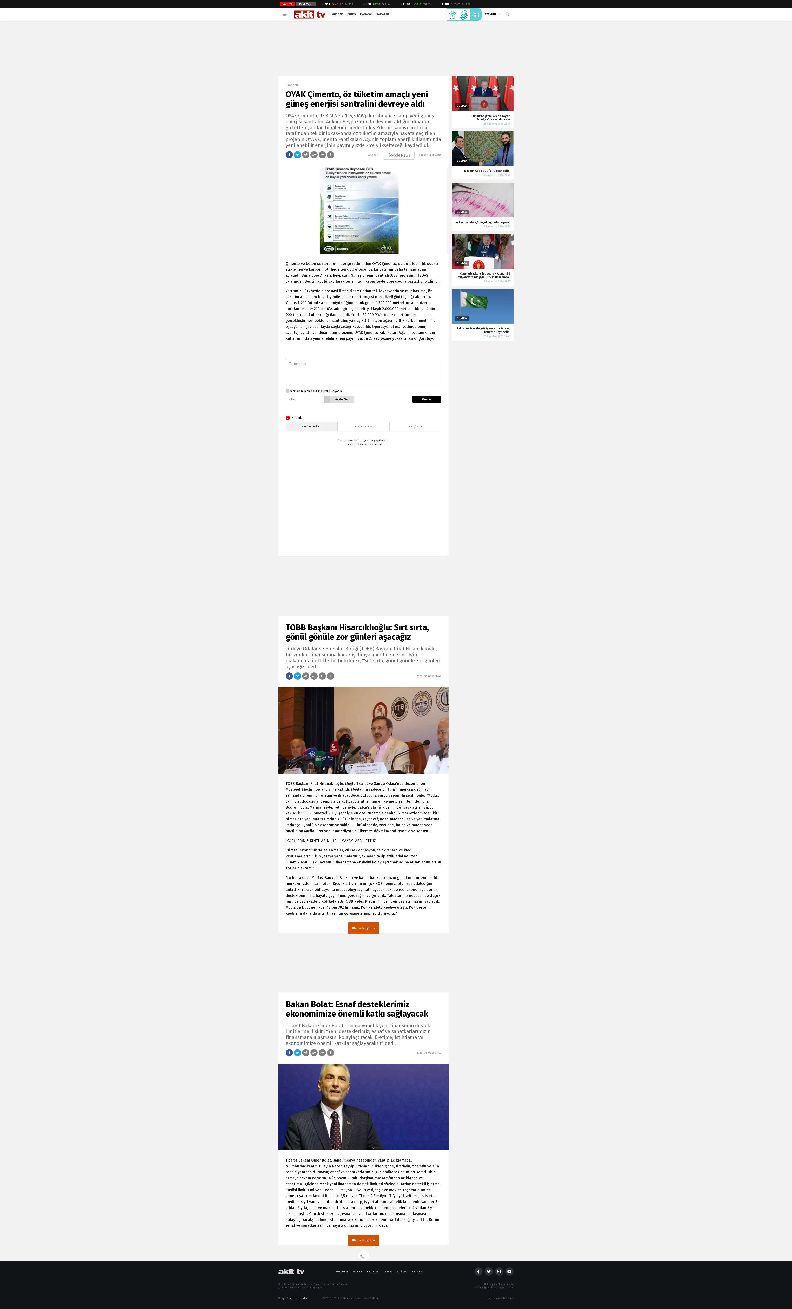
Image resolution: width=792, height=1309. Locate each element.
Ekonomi (366, 14)
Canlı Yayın (306, 4)
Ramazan (382, 14)
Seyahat (418, 1271)
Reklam (304, 1298)
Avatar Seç (342, 399)
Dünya (351, 14)
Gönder (427, 399)
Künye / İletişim (287, 1298)
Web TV (287, 4)
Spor (388, 1271)
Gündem (337, 14)
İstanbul (490, 14)
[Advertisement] (363, 505)
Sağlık (402, 1271)
